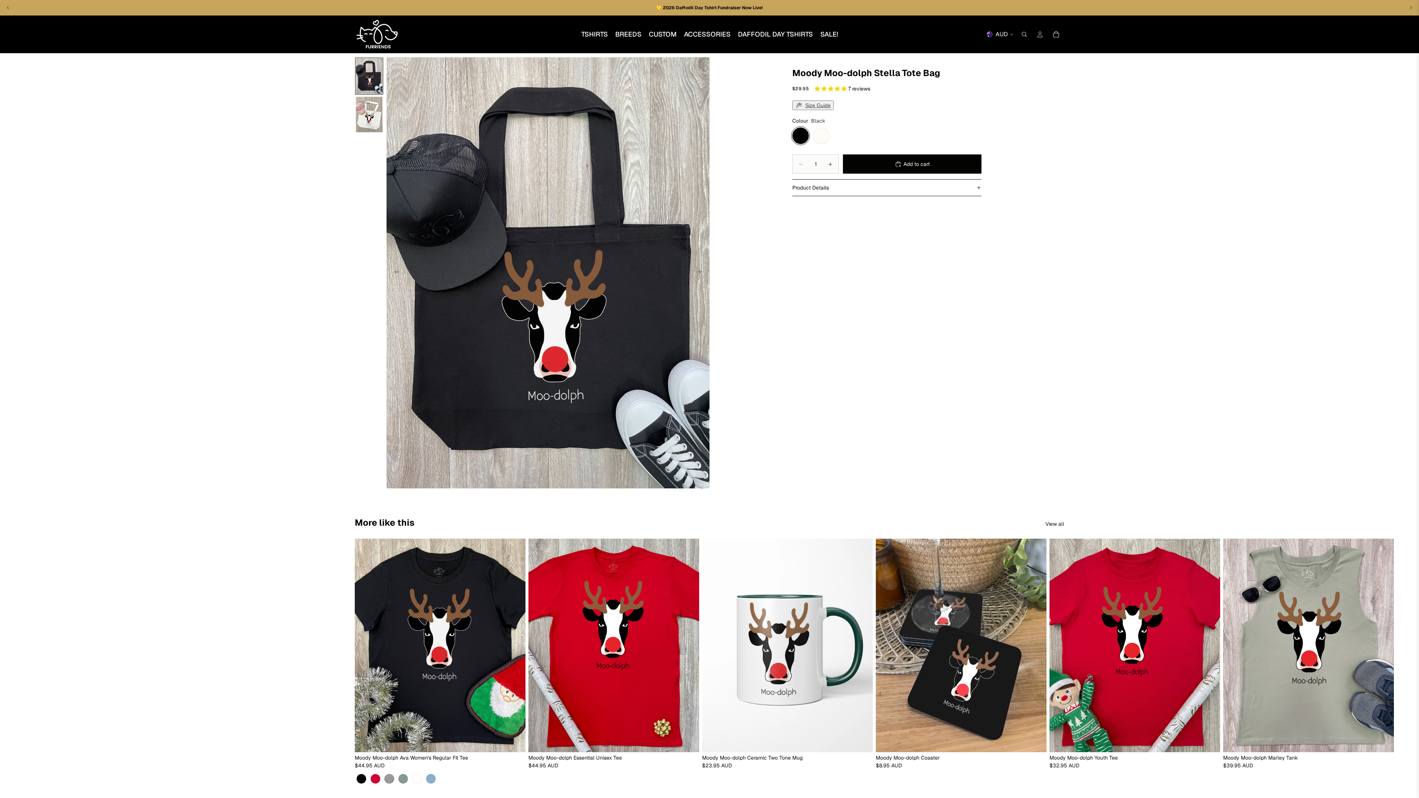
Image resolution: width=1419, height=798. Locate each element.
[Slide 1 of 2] (369, 76)
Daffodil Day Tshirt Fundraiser (709, 8)
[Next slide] (701, 273)
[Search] (1024, 34)
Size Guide (818, 105)
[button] (831, 88)
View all (1054, 524)
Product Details (810, 187)
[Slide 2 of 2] (369, 114)
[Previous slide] (395, 273)
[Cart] (1056, 34)
